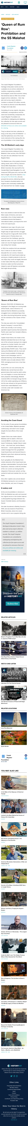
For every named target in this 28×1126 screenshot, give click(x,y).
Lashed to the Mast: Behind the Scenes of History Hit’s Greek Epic (12, 816)
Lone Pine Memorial (6, 728)
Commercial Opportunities (14, 1089)
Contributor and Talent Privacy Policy (14, 1099)
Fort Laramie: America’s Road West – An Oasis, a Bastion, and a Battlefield (12, 1049)
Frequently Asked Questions (14, 1086)
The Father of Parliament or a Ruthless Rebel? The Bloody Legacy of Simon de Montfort (14, 1002)
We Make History (14, 1087)
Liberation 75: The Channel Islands (11, 683)
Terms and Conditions (14, 1095)
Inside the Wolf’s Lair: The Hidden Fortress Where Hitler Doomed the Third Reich (13, 956)
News (14, 1091)
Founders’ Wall (14, 1100)
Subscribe (12, 6)
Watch (2, 6)
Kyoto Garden (5, 746)
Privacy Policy (14, 1097)
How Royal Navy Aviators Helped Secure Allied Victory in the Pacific (12, 658)
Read (6, 6)
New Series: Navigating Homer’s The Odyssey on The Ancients (11, 839)
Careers (14, 1093)
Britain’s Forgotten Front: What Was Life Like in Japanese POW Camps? (13, 638)
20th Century (4, 561)
